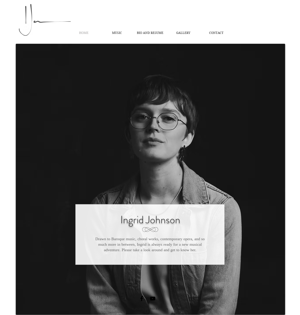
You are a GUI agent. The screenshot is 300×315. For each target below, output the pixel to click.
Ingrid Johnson (150, 219)
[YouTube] (152, 298)
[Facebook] (141, 298)
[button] (150, 33)
